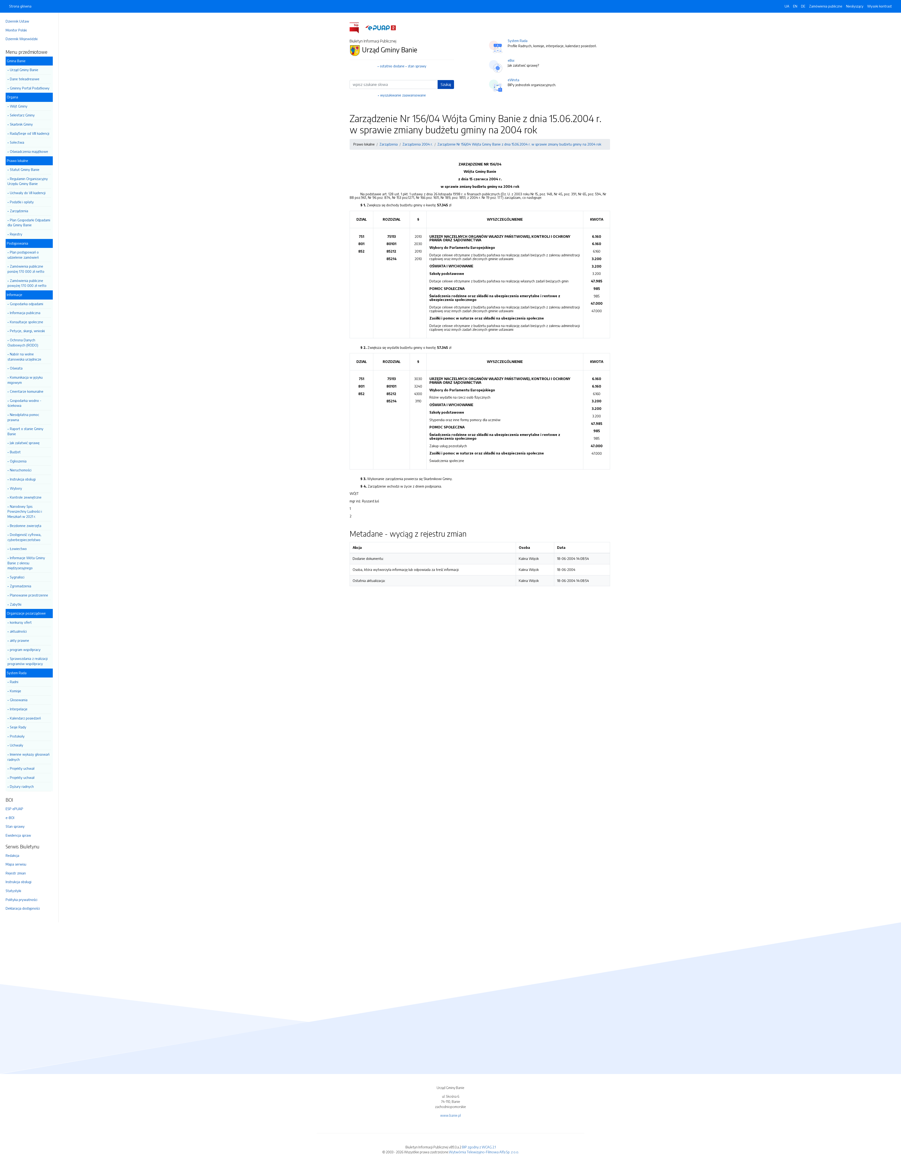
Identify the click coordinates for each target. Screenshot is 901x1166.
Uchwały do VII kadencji (28, 193)
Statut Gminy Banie (24, 169)
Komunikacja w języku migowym (25, 380)
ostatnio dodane (392, 66)
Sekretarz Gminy (22, 115)
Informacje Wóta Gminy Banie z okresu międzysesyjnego (26, 563)
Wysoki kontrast (879, 6)
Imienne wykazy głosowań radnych (29, 757)
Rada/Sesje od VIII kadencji (29, 133)
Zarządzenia (19, 211)
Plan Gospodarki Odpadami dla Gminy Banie (29, 222)
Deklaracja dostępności (23, 908)
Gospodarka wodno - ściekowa (24, 403)
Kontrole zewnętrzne (26, 497)
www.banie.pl (450, 1115)
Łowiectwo (18, 548)
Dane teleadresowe (24, 79)
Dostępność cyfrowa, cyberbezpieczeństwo (24, 537)
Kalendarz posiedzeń (25, 718)
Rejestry (16, 234)
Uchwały (16, 745)
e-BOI (10, 818)
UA (787, 6)
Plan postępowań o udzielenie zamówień (23, 254)
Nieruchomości (20, 470)
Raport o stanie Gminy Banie (25, 431)
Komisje (15, 691)
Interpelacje (18, 709)
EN (795, 6)
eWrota (513, 80)
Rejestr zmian (16, 873)
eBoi (511, 60)
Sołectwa (17, 142)
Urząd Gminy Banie (24, 70)
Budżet (15, 452)
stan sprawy (417, 66)
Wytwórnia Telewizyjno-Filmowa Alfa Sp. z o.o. (484, 1152)
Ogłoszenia (18, 461)
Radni (14, 682)
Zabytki (15, 604)
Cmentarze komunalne (26, 391)
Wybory (16, 488)
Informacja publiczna (25, 313)
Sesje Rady (18, 727)
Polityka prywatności (21, 899)
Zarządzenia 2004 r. (417, 144)
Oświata (16, 368)
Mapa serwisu (16, 864)
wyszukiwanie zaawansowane (403, 95)
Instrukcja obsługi (23, 479)
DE (803, 6)
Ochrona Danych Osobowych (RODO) (23, 342)
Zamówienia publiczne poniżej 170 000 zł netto (26, 268)
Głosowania (18, 700)
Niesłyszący (854, 6)
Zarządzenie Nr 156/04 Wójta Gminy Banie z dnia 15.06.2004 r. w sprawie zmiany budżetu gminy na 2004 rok (519, 144)
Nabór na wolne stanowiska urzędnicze (24, 356)
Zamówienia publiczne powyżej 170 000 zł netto (27, 283)
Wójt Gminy (18, 106)
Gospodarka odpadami (26, 304)
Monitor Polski (16, 30)
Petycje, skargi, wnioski (27, 331)
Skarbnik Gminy (21, 124)
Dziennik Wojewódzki (22, 39)
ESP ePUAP (14, 809)
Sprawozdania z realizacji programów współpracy (28, 661)
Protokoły (17, 736)
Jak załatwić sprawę (24, 443)
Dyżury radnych (22, 786)
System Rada (517, 40)
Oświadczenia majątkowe (29, 151)
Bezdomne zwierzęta (25, 525)
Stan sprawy (15, 826)
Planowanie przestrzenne (29, 595)
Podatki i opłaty (22, 202)
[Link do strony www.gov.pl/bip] (357, 27)
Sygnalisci (17, 577)
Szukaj (446, 84)
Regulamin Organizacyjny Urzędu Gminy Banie (28, 181)
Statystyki (13, 891)
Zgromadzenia (20, 586)
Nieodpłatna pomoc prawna (23, 417)
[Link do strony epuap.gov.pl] (380, 27)
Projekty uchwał (22, 768)
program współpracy (25, 649)
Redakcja (12, 855)
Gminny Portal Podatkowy (30, 88)
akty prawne (19, 640)
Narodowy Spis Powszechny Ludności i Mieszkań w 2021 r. (25, 511)
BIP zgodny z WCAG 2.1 (479, 1147)
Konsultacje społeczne (26, 322)
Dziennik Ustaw (17, 21)
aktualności (18, 631)
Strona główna (20, 6)
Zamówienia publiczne (825, 6)
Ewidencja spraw (18, 835)
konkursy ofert (21, 622)
